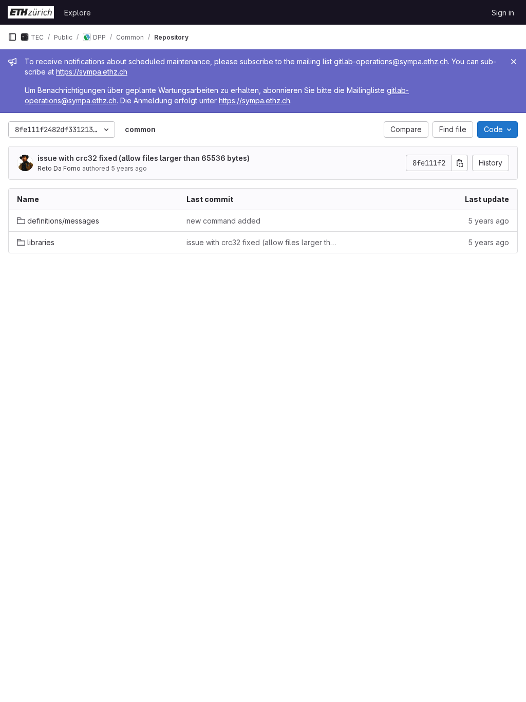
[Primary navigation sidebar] (12, 37)
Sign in (503, 12)
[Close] (514, 62)
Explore (77, 12)
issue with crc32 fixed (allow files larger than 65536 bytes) (143, 158)
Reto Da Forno (59, 168)
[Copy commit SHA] (460, 163)
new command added (223, 220)
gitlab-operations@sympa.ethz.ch (391, 61)
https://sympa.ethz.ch (91, 71)
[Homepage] (31, 12)
